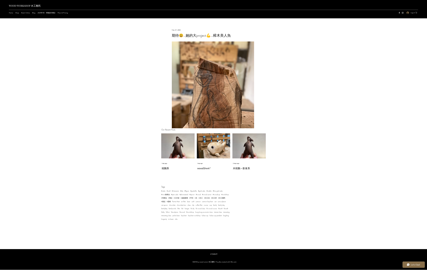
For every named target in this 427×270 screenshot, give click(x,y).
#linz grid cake (218, 191)
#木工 (201, 198)
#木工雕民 (221, 198)
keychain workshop (194, 215)
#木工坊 (207, 198)
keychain (184, 215)
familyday (164, 208)
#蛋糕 (169, 201)
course (206, 205)
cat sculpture (222, 201)
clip (193, 205)
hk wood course (211, 208)
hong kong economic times (204, 212)
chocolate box (181, 205)
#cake (163, 191)
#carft (168, 191)
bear (188, 201)
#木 (196, 198)
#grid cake (201, 191)
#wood (198, 194)
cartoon (198, 201)
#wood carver (206, 194)
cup (210, 205)
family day (221, 205)
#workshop (225, 194)
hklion (168, 212)
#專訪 (170, 198)
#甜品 (163, 201)
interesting (226, 212)
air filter (183, 201)
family (215, 205)
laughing (226, 215)
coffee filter (199, 205)
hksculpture (174, 212)
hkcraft (226, 208)
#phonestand (184, 194)
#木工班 (214, 198)
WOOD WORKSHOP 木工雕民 (25, 5)
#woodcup (216, 194)
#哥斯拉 (164, 198)
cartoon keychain (207, 201)
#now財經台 (165, 194)
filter (178, 208)
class (189, 205)
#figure (186, 191)
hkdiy (163, 212)
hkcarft (220, 208)
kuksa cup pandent (216, 215)
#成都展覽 (184, 198)
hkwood (182, 212)
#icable (208, 191)
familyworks (172, 208)
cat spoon (164, 205)
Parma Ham (176, 201)
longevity (164, 219)
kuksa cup (205, 215)
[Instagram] (403, 13)
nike (176, 219)
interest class (218, 212)
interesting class (166, 215)
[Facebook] (399, 13)
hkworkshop (190, 212)
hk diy (192, 208)
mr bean (171, 219)
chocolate (172, 205)
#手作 (191, 198)
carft (192, 201)
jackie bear (176, 215)
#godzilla (193, 191)
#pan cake (174, 194)
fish (182, 208)
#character (175, 191)
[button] (416, 12)
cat (215, 201)
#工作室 (176, 198)
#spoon (191, 194)
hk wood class (200, 208)
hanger (187, 208)
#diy (181, 191)
